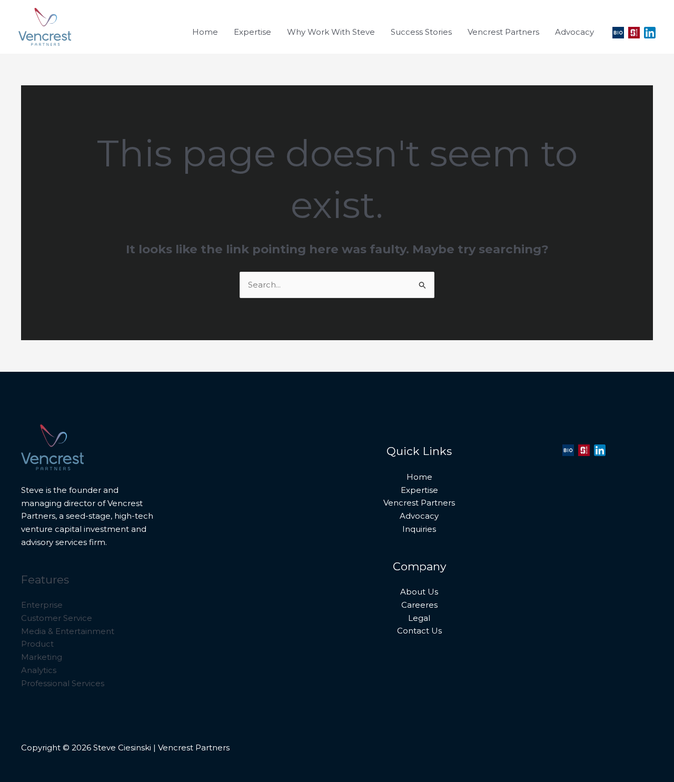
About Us (419, 592)
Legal (419, 618)
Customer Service (56, 618)
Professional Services (62, 683)
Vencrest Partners (419, 503)
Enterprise (42, 605)
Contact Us (419, 631)
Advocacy (419, 516)
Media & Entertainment (67, 631)
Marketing (41, 657)
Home (419, 477)
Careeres (419, 605)
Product (37, 644)
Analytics (38, 670)
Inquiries (419, 529)
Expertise (419, 490)
